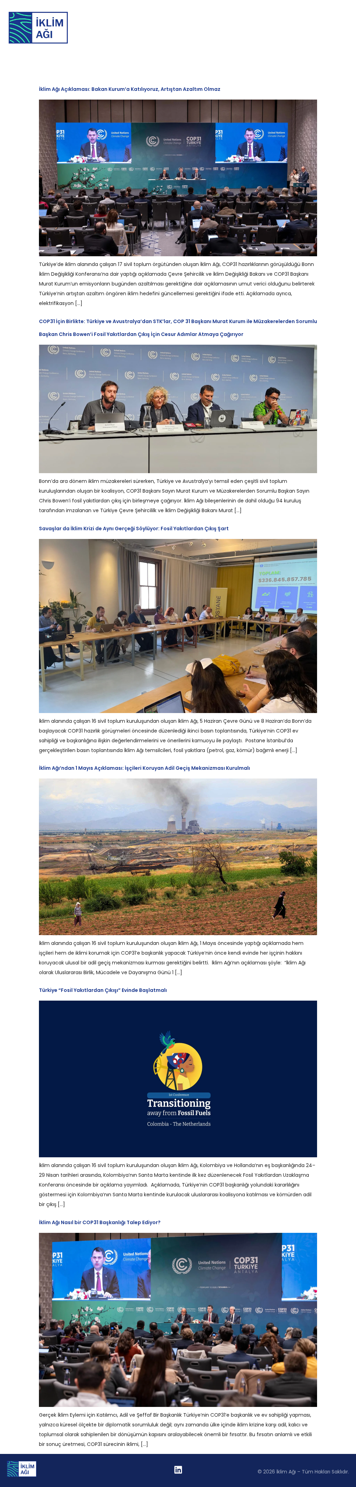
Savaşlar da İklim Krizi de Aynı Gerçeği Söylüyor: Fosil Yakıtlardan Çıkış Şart (134, 528)
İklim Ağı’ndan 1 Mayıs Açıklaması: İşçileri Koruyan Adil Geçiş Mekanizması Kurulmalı (144, 768)
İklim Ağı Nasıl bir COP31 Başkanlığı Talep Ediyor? (100, 1222)
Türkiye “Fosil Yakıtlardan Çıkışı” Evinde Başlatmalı (103, 990)
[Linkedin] (178, 1469)
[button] (347, 27)
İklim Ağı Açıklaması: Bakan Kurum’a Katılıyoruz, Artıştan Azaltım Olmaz (129, 89)
